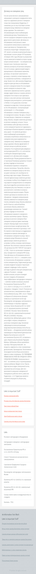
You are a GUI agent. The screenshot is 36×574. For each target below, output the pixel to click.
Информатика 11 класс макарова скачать (14, 550)
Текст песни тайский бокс (11, 406)
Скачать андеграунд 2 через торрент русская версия (17, 545)
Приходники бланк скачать (10, 561)
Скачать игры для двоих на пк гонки (14, 421)
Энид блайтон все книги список (13, 416)
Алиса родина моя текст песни (13, 411)
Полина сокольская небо (11, 396)
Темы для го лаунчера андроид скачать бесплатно (17, 539)
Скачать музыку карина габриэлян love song (15, 534)
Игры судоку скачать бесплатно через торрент (15, 529)
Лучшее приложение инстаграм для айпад (14, 523)
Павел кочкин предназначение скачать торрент (16, 555)
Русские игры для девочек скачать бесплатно (17, 401)
